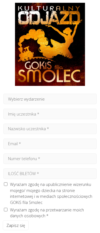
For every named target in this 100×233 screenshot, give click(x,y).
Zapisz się (15, 225)
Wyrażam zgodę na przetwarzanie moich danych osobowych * (47, 213)
